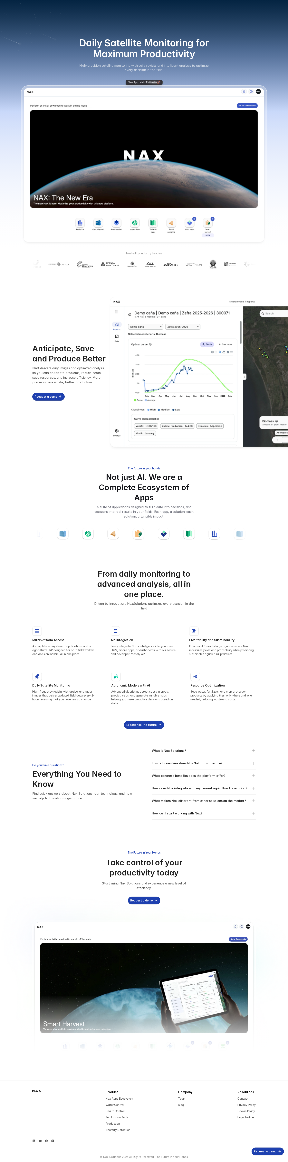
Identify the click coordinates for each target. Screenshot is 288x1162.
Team (181, 1098)
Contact (242, 1098)
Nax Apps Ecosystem (119, 1098)
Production (113, 1123)
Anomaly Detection (118, 1129)
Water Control (115, 1104)
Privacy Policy (246, 1104)
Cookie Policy (246, 1111)
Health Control (115, 1111)
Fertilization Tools (117, 1117)
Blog (181, 1104)
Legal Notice (245, 1117)
